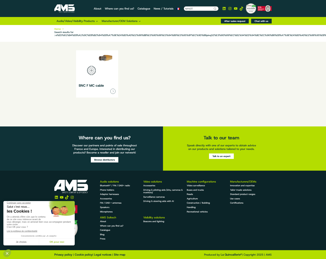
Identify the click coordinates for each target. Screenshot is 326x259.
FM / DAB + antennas (110, 202)
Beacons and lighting (153, 221)
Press (102, 238)
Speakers (104, 207)
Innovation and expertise (242, 185)
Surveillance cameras (154, 196)
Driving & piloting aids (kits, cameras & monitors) (163, 191)
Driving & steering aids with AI (158, 201)
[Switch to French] (178, 8)
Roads (190, 194)
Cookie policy (84, 254)
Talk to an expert (221, 156)
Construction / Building (198, 202)
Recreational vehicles (197, 211)
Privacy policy (63, 254)
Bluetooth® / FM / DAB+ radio (115, 185)
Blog (102, 234)
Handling (191, 207)
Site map (119, 254)
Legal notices (102, 254)
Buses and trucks (195, 189)
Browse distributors (104, 159)
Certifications (236, 202)
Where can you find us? (111, 225)
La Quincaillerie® (231, 254)
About (103, 221)
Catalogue (105, 230)
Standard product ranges (242, 194)
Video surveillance (196, 185)
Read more (97, 74)
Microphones (106, 211)
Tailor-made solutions (240, 189)
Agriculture (192, 198)
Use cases (235, 198)
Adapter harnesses (109, 194)
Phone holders (107, 189)
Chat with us (261, 21)
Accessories (106, 198)
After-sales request (234, 21)
